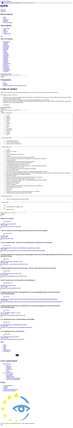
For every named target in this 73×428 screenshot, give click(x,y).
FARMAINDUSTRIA (11, 175)
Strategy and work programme (13, 378)
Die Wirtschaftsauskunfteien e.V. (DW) (15, 167)
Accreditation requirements (12, 140)
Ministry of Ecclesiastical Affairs (13, 181)
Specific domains (10, 209)
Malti (5, 62)
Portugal (8, 133)
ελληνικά (6, 46)
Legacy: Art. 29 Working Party (13, 379)
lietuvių (5, 59)
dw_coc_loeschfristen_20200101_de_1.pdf (10, 312)
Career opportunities (8, 385)
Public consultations (7, 22)
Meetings (5, 31)
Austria (7, 115)
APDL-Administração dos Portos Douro (15, 154)
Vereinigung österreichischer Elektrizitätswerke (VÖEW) (19, 192)
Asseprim (8, 155)
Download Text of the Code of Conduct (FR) (11, 226)
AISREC (8, 150)
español (5, 49)
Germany (8, 123)
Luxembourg (9, 128)
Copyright (5, 386)
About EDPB (6, 28)
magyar (5, 57)
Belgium (8, 117)
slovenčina (6, 68)
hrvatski (6, 55)
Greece (7, 124)
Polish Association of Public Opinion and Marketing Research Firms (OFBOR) (24, 185)
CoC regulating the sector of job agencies (10, 336)
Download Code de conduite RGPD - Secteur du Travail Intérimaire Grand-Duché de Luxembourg (23, 250)
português (6, 66)
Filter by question (4, 75)
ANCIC (8, 152)
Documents (6, 19)
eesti (5, 50)
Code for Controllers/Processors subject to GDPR (17, 199)
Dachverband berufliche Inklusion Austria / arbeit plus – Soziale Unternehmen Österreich (26, 165)
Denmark (8, 118)
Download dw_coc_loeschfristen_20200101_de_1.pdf (13, 315)
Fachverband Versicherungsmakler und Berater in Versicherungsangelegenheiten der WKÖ (26, 171)
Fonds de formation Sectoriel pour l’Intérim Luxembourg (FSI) (20, 178)
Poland (7, 131)
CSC (2, 424)
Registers (5, 21)
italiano (5, 58)
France (7, 121)
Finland (8, 120)
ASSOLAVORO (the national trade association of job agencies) (20, 157)
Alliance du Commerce (11, 151)
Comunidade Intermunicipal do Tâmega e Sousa (17, 164)
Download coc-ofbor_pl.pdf (7, 238)
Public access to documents (9, 390)
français (5, 53)
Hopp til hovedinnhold (6, 1)
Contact (5, 32)
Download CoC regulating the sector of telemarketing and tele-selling (16, 327)
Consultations (9, 369)
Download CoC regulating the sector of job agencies (12, 339)
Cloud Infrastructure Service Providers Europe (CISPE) (18, 163)
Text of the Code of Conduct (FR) (8, 223)
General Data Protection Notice (10, 389)
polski (5, 64)
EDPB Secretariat (10, 376)
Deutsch (6, 45)
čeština (5, 43)
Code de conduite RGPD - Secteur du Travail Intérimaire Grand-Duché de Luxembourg (20, 247)
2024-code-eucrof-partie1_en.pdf (8, 285)
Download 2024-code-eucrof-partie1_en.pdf (10, 288)
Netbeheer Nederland (11, 184)
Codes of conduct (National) (12, 142)
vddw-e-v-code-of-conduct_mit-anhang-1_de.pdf (12, 261)
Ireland (7, 126)
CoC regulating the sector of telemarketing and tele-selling (14, 324)
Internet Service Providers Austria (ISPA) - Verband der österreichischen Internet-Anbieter (26, 180)
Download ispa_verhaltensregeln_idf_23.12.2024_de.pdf (13, 276)
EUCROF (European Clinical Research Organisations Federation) (21, 168)
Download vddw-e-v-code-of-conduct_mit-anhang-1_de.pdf (14, 264)
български (6, 41)
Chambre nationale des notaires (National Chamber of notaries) (20, 161)
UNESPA (8, 190)
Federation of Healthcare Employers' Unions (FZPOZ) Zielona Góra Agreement (24, 177)
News (4, 29)
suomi (5, 52)
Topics (4, 18)
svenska (5, 71)
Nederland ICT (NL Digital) (12, 182)
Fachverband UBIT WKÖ (12, 170)
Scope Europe (9, 188)
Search (2, 76)
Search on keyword (5, 110)
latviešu (5, 61)
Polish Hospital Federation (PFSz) (14, 187)
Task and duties (9, 374)
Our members (9, 375)
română (5, 67)
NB (1, 36)
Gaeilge (6, 54)
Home (4, 17)
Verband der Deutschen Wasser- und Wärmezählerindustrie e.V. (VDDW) (22, 191)
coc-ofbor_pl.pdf (4, 236)
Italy (7, 127)
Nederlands (6, 63)
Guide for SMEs (7, 33)
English (5, 48)
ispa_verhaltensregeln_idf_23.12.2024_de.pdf (11, 273)
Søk (2, 111)
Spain (7, 134)
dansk (5, 44)
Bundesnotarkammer (11, 160)
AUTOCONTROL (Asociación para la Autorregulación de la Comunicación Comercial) (26, 158)
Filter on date (3, 212)
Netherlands (9, 130)
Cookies (5, 388)
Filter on (4, 108)
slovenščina (6, 70)
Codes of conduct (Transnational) (13, 143)
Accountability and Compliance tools (14, 206)
